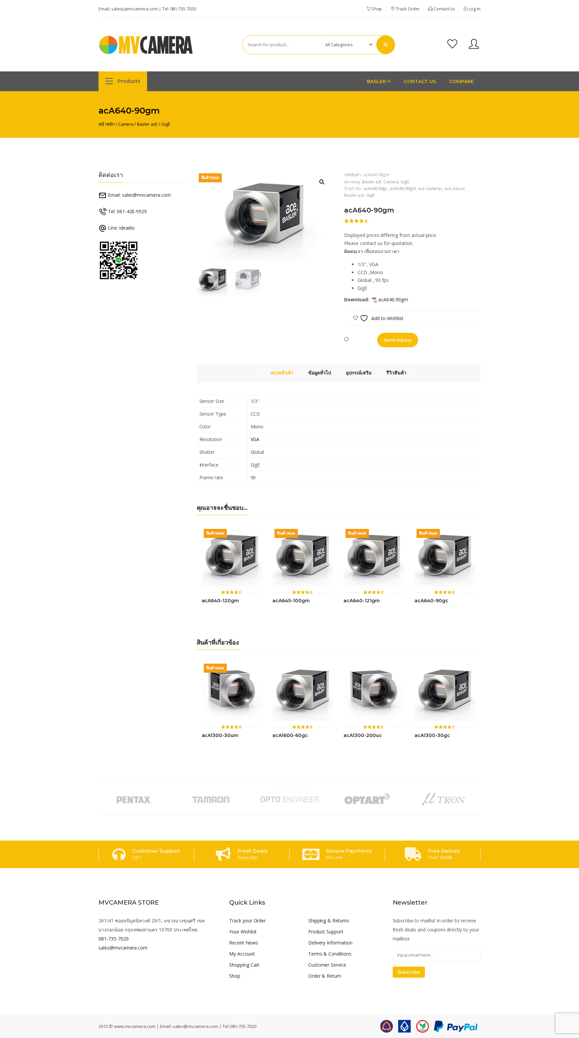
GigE (165, 124)
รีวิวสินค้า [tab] (396, 373)
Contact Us (444, 9)
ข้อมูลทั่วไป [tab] (319, 373)
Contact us (420, 81)
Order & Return (324, 976)
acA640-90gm (403, 188)
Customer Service (327, 965)
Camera (126, 124)
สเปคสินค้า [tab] (282, 373)
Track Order (407, 9)
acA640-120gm (220, 601)
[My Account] (474, 45)
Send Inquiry (397, 340)
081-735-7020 (183, 9)
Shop (376, 9)
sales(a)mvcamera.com (134, 9)
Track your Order (247, 920)
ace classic (454, 188)
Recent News (243, 942)
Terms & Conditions (329, 954)
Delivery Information (330, 942)
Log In (474, 9)
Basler (377, 81)
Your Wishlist (243, 931)
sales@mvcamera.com (123, 947)
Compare (461, 81)
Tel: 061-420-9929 (127, 211)
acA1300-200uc (362, 735)
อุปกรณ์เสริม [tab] (359, 373)
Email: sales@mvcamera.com (139, 195)
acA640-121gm (361, 601)
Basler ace (354, 195)
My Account (242, 954)
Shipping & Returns (328, 920)
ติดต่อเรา (353, 251)
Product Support (325, 931)
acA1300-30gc (432, 735)
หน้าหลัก (107, 124)
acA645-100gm (290, 601)
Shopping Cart (244, 965)
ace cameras (430, 188)
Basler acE (147, 124)
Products (128, 81)
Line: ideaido (121, 228)
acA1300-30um (220, 735)
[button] (322, 182)
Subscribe (409, 972)
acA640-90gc (375, 188)
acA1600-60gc (290, 735)
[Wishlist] (452, 45)
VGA (255, 439)
